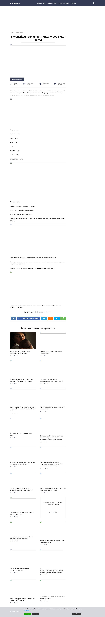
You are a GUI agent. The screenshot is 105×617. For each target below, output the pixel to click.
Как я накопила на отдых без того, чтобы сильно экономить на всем (53, 489)
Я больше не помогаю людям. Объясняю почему (53, 503)
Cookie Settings (76, 613)
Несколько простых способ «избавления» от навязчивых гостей (51, 380)
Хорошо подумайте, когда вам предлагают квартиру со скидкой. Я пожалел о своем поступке (51, 464)
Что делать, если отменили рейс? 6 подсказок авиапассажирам (21, 537)
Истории (73, 3)
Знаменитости (41, 3)
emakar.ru (15, 3)
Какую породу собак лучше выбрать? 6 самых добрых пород (22, 599)
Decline (35, 613)
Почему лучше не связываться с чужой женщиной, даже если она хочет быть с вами (22, 409)
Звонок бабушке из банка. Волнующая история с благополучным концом (22, 380)
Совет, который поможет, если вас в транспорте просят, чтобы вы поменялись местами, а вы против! (51, 438)
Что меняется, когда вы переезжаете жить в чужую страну (22, 513)
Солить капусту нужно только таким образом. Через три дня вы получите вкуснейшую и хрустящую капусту (51, 570)
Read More (26, 610)
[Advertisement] (52, 18)
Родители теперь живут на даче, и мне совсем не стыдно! (52, 541)
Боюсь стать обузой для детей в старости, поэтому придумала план (21, 489)
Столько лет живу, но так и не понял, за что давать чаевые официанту (22, 463)
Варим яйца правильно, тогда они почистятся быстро (20, 569)
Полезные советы (64, 3)
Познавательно (51, 3)
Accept (27, 613)
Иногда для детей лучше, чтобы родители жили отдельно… (20, 352)
